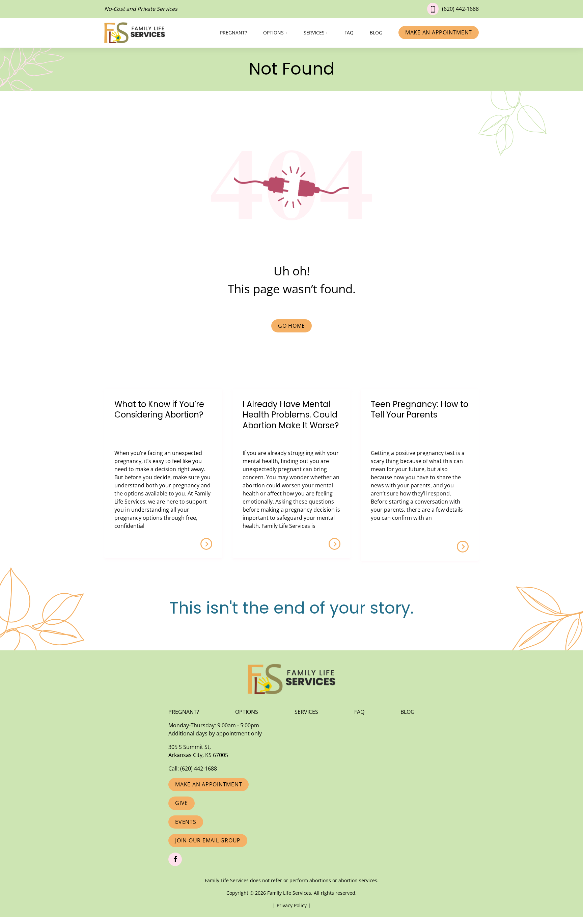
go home (291, 325)
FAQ (349, 32)
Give (181, 803)
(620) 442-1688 (460, 8)
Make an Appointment (438, 32)
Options (273, 32)
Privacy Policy (292, 905)
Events (185, 822)
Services (314, 32)
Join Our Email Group (208, 840)
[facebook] (175, 859)
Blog (376, 32)
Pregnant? (233, 32)
